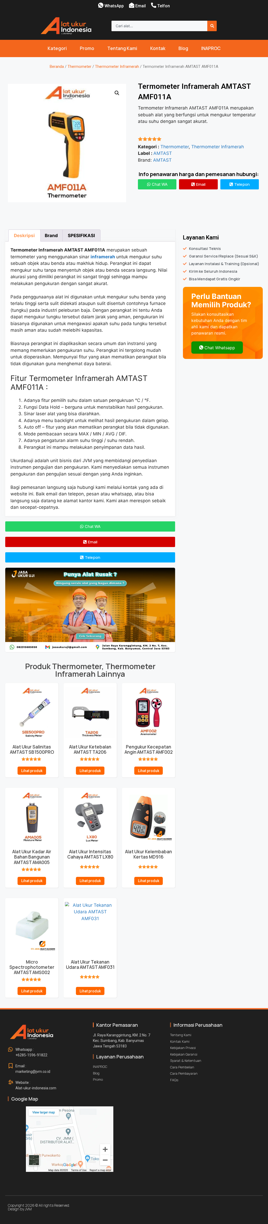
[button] (117, 93)
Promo (87, 48)
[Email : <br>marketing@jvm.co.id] (10, 1066)
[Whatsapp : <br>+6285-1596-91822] (10, 1049)
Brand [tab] (51, 235)
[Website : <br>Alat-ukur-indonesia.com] (10, 1082)
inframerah (103, 256)
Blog (183, 48)
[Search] (212, 26)
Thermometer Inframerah (117, 66)
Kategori (57, 48)
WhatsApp (114, 5)
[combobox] (159, 26)
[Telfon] (153, 5)
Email (140, 5)
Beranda (57, 66)
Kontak (157, 48)
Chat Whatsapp (219, 347)
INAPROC (211, 48)
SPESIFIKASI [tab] (81, 235)
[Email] (131, 5)
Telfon (163, 5)
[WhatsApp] (100, 5)
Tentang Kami (122, 48)
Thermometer (79, 66)
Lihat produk (31, 771)
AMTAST (162, 153)
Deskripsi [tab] (24, 235)
